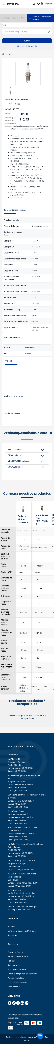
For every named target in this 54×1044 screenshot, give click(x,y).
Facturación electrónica (18, 956)
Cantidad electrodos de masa (5, 556)
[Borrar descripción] (49, 31)
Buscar (27, 40)
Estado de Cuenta (15, 952)
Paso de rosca (4, 649)
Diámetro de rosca (6, 578)
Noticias (11, 960)
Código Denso (4, 565)
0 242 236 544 (39, 530)
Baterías (11, 926)
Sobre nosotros (14, 965)
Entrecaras (5, 596)
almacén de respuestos (29, 129)
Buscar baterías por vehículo (15, 18)
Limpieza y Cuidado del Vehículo (22, 931)
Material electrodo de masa (6, 632)
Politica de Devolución (17, 982)
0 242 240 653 (23, 530)
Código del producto (5, 530)
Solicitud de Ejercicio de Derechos (22, 973)
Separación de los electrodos (6, 677)
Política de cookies (16, 978)
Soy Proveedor (14, 986)
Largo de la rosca (6, 602)
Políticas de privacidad (17, 969)
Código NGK (6, 572)
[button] (41, 3)
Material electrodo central (5, 622)
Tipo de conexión (5, 687)
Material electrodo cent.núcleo (6, 611)
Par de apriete (4, 641)
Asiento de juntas (5, 547)
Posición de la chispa (6, 657)
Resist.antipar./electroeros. (6, 666)
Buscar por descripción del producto (42, 18)
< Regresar (7, 54)
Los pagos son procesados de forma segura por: (25, 1016)
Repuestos (12, 935)
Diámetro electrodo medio (5, 588)
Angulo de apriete (5, 539)
